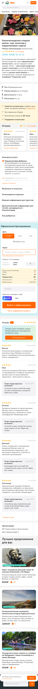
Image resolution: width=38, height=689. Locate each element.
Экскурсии (6, 12)
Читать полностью (11, 148)
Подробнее (31, 108)
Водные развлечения (19, 12)
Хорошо (31, 678)
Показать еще (8, 517)
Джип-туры (34, 12)
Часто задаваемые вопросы (19, 311)
